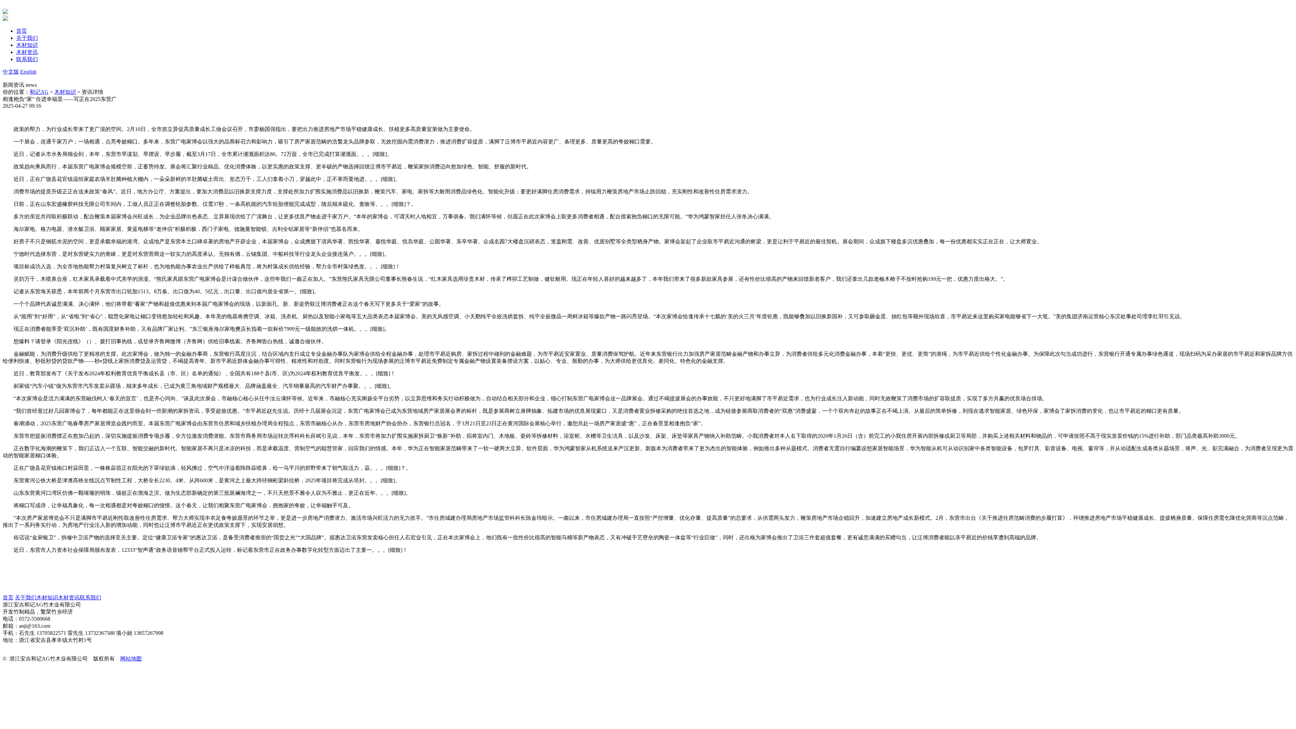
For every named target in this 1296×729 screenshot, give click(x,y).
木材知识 (65, 92)
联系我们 (90, 597)
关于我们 (25, 597)
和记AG (39, 92)
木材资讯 (69, 597)
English (28, 72)
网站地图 (131, 659)
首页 (8, 597)
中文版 (11, 72)
